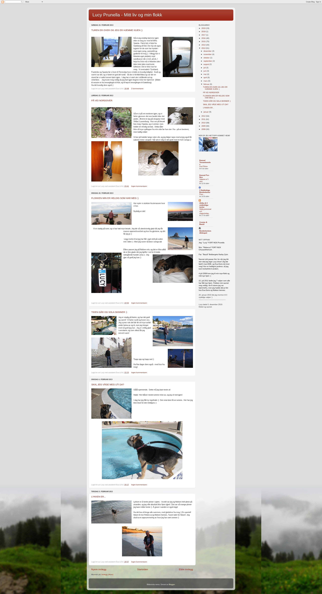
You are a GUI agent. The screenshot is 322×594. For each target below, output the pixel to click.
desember (208, 51)
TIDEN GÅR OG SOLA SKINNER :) (109, 312)
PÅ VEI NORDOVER (101, 100)
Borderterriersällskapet (205, 232)
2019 (204, 28)
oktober (207, 58)
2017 (204, 35)
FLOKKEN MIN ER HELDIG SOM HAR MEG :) (114, 198)
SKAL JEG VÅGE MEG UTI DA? (107, 384)
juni (205, 71)
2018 (204, 31)
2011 (204, 119)
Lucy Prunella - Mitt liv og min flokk (127, 14)
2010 (204, 123)
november (208, 54)
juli (205, 68)
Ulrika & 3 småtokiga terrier (203, 205)
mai (205, 74)
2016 (204, 38)
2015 (204, 41)
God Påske (203, 166)
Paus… (202, 194)
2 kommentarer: (137, 89)
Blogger (172, 584)
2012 (204, 116)
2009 (204, 126)
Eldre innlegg (186, 569)
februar (207, 84)
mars (206, 81)
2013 (204, 48)
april (205, 77)
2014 (204, 45)
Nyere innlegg (98, 569)
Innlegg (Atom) (107, 574)
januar (206, 112)
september (208, 61)
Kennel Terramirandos (205, 162)
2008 (204, 129)
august (206, 64)
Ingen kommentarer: (139, 186)
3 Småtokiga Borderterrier (204, 191)
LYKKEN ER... (98, 496)
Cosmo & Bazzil (203, 223)
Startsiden (142, 569)
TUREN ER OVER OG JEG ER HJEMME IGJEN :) (116, 30)
